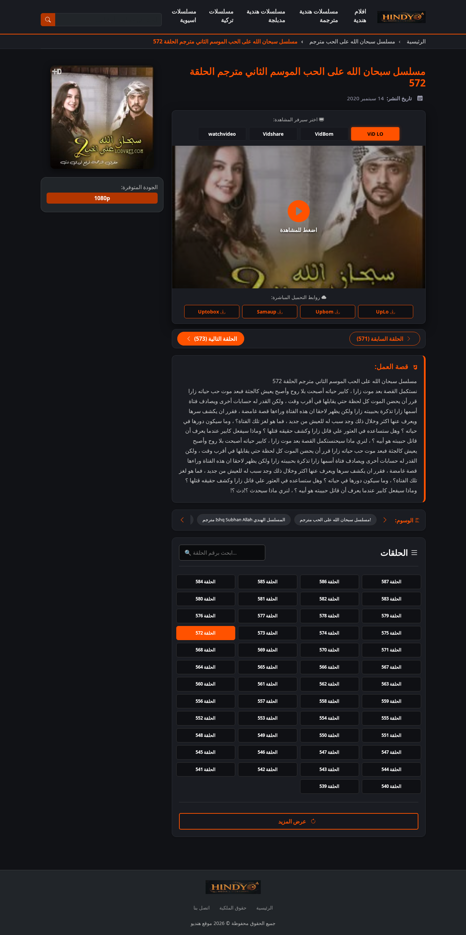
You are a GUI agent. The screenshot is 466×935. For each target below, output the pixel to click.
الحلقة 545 (206, 752)
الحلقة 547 (391, 752)
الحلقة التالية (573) (215, 338)
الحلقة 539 (329, 786)
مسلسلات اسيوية (184, 15)
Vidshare (273, 134)
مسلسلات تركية (221, 15)
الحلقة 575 (391, 633)
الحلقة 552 (206, 718)
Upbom (325, 311)
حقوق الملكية (233, 907)
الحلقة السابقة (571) (381, 338)
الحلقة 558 (329, 701)
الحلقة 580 (206, 599)
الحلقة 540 (391, 786)
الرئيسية (264, 907)
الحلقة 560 (206, 684)
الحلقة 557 (268, 701)
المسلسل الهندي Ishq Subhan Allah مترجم (243, 519)
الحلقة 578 (329, 616)
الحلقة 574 (329, 633)
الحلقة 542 (268, 769)
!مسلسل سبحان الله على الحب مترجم (335, 519)
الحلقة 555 (391, 718)
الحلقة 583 (391, 599)
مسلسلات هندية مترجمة (318, 15)
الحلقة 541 (206, 769)
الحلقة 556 (206, 701)
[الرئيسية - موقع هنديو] (401, 16)
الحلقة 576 (206, 616)
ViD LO (375, 134)
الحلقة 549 (268, 735)
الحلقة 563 (391, 684)
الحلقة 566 (329, 667)
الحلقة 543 (329, 769)
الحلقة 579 (391, 616)
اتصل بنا (202, 907)
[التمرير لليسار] (182, 520)
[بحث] (48, 19)
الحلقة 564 (206, 667)
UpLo (383, 311)
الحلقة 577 (268, 616)
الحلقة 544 (391, 769)
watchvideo (222, 134)
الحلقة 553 (268, 718)
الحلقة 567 (391, 667)
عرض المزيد (293, 821)
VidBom (324, 134)
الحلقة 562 (329, 684)
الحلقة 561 (268, 684)
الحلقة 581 (268, 599)
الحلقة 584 (206, 581)
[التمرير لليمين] (385, 520)
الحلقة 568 (206, 650)
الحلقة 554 (329, 718)
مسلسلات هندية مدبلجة (266, 15)
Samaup (267, 311)
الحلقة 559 (391, 701)
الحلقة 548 (206, 735)
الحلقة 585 (268, 581)
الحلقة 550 (329, 735)
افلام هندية (360, 15)
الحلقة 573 (268, 633)
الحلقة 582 (329, 599)
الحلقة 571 (391, 650)
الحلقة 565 (268, 667)
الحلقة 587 (391, 581)
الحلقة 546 (268, 752)
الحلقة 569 (268, 650)
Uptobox (209, 311)
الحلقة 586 (329, 581)
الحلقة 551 (391, 735)
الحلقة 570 (329, 650)
